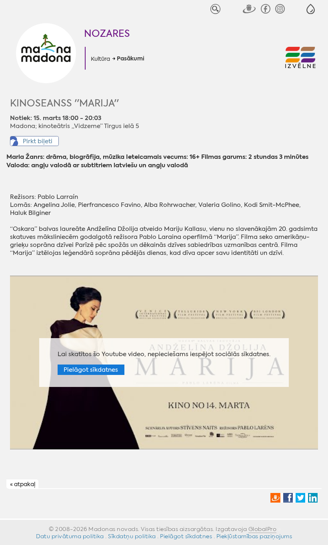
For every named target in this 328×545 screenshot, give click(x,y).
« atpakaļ (22, 484)
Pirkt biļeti (37, 141)
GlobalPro (262, 529)
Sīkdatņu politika (132, 536)
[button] (310, 9)
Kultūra (100, 59)
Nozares (107, 33)
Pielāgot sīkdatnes (91, 370)
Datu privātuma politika (70, 536)
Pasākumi (130, 59)
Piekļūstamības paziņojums (254, 536)
